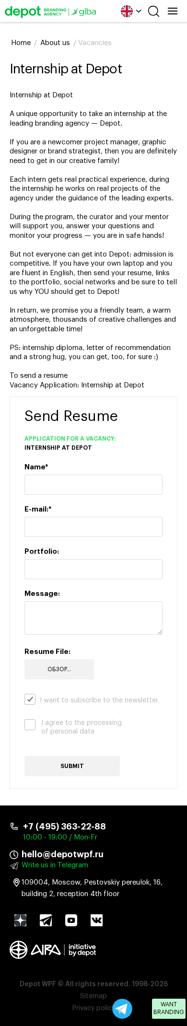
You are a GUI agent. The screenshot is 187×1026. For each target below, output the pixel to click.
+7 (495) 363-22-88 (64, 826)
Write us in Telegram (55, 865)
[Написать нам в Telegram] (122, 1009)
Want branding (168, 1008)
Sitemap (93, 996)
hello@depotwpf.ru (63, 854)
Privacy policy (93, 1008)
